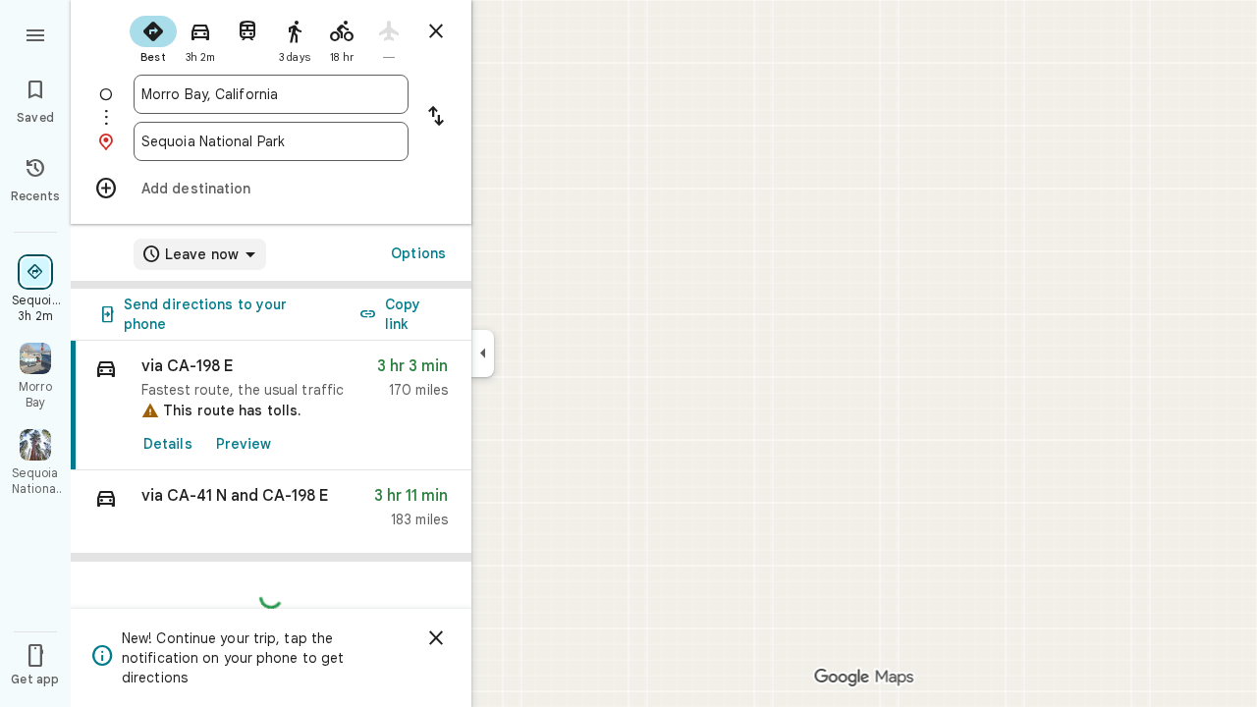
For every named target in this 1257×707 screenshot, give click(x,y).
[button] (271, 512)
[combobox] (271, 94)
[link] (271, 405)
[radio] (153, 37)
